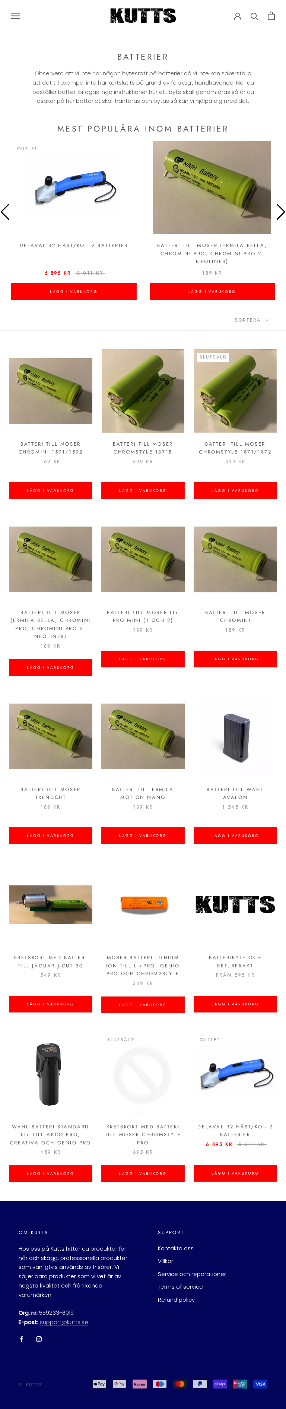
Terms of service (180, 1286)
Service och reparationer (192, 1274)
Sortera (249, 319)
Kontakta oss (176, 1248)
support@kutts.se (64, 1322)
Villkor (165, 1261)
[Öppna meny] (15, 15)
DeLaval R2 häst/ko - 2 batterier (74, 245)
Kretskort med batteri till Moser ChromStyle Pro (143, 1134)
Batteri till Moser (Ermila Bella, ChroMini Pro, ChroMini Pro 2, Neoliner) (212, 253)
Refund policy (176, 1300)
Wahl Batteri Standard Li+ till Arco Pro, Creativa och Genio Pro (50, 1134)
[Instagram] (39, 1339)
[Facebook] (21, 1339)
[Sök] (254, 16)
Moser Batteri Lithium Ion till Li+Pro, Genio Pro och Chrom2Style (143, 965)
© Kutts (31, 1384)
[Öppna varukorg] (271, 16)
